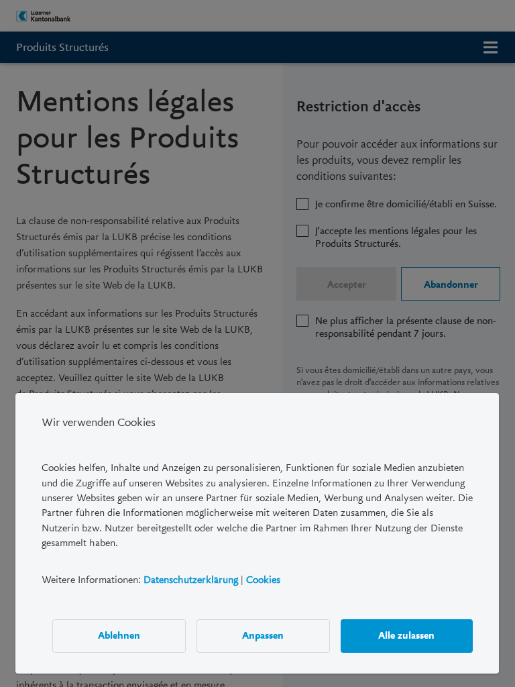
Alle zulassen (407, 635)
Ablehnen (119, 635)
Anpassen (263, 635)
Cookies (263, 579)
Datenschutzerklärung (191, 579)
